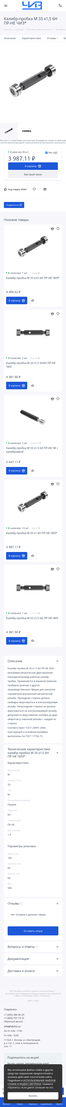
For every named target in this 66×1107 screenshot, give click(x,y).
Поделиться (12, 205)
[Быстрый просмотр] (32, 300)
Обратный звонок (13, 1021)
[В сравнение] (45, 189)
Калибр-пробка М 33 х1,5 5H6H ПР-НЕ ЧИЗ (31, 364)
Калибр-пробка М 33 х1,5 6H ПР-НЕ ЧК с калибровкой (32, 450)
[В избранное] (35, 189)
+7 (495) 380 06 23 (14, 1014)
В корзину (14, 300)
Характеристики (31, 38)
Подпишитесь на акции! (23, 1057)
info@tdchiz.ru (12, 1026)
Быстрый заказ (33, 174)
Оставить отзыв (33, 931)
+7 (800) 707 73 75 (14, 1018)
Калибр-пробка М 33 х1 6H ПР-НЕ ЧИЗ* (31, 533)
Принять (33, 1095)
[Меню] (6, 5)
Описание (10, 38)
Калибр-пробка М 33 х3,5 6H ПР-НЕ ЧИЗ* (33, 278)
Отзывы (52, 38)
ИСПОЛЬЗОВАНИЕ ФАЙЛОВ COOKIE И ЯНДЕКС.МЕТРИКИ (32, 1082)
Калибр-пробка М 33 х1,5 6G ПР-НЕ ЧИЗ (32, 618)
